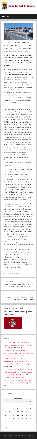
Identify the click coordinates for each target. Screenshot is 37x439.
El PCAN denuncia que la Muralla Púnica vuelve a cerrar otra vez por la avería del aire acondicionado (18, 353)
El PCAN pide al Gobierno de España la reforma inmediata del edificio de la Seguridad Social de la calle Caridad (16, 361)
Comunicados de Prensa (13, 273)
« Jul (5, 427)
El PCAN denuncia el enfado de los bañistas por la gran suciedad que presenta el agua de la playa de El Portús (18, 372)
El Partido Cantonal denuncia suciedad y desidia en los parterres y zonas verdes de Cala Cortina (18, 345)
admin (26, 51)
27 (18, 418)
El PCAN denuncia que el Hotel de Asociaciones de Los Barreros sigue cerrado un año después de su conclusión (18, 380)
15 (26, 411)
